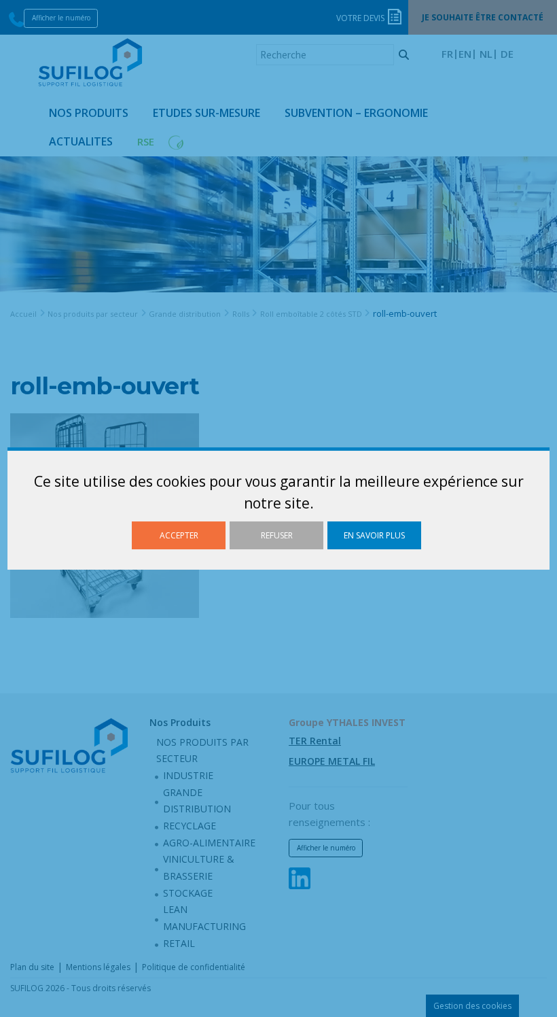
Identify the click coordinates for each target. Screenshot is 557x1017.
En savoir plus (374, 535)
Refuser (277, 535)
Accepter (179, 535)
